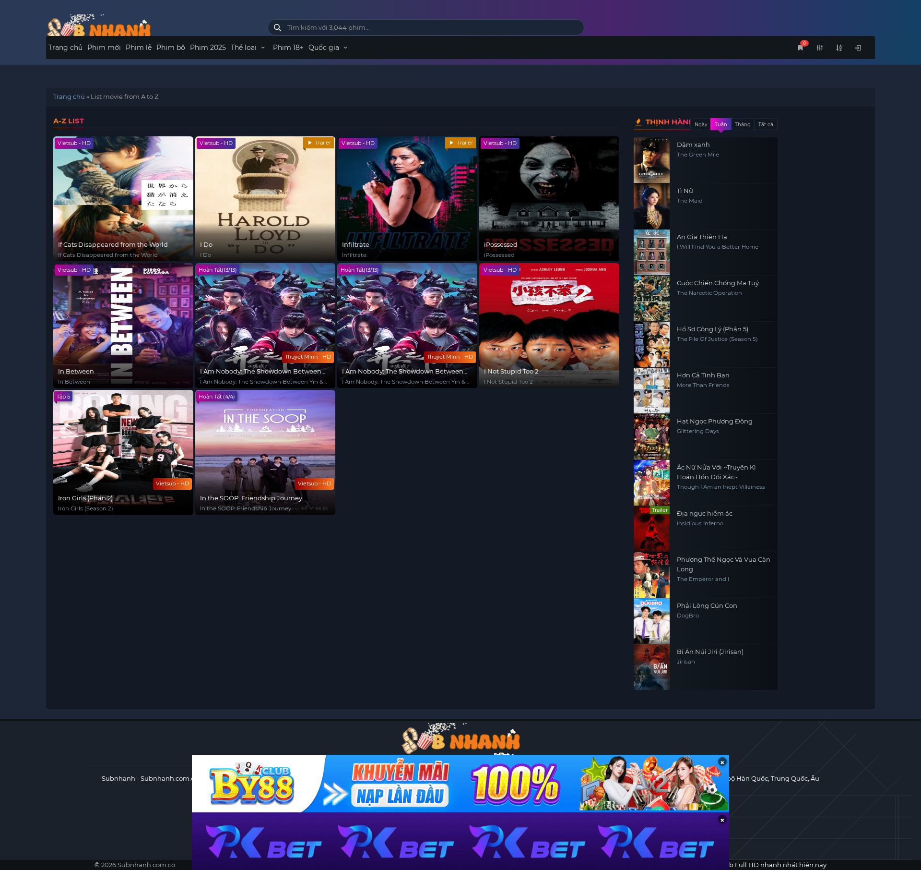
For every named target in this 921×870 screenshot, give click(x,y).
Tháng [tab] (743, 124)
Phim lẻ (139, 47)
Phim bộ (170, 47)
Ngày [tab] (701, 124)
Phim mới (104, 47)
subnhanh (149, 30)
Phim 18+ (288, 47)
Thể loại (245, 47)
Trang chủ (65, 47)
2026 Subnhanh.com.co (138, 865)
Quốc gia (324, 47)
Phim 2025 (208, 47)
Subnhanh (118, 778)
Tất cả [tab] (765, 124)
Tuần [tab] (721, 124)
